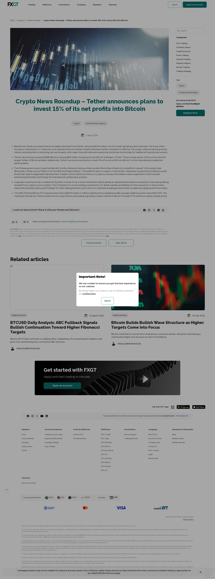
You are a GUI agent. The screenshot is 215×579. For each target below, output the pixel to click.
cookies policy (89, 294)
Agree (107, 301)
